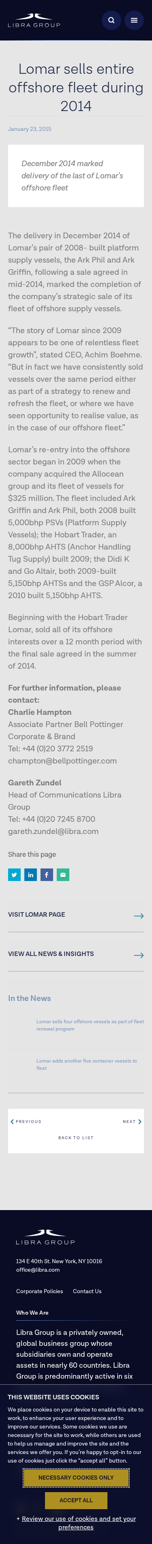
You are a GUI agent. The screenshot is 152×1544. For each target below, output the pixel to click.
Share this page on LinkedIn (30, 874)
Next (129, 1122)
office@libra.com (38, 1270)
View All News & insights (51, 954)
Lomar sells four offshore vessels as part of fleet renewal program (90, 1025)
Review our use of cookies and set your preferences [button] (79, 1523)
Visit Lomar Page (36, 915)
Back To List (76, 1138)
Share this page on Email (63, 874)
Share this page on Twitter (14, 874)
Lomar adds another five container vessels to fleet (86, 1064)
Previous (29, 1122)
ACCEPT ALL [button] (76, 1500)
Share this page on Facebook (47, 874)
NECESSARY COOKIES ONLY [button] (76, 1478)
